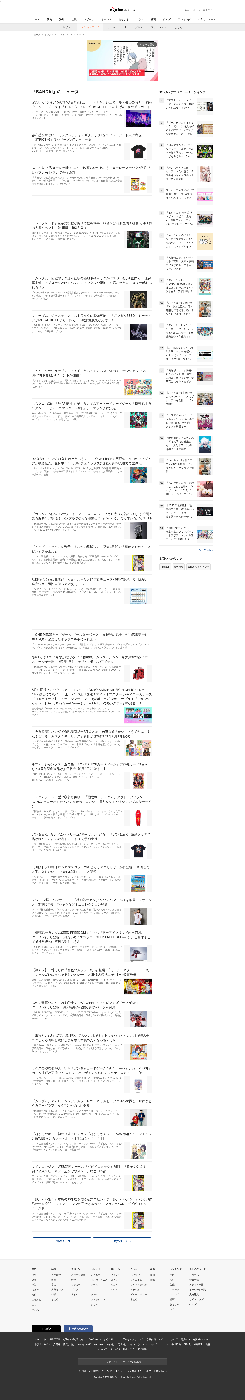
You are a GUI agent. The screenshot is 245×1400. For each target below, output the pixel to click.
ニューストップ (192, 9)
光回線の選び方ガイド (74, 1339)
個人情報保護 (134, 1370)
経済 (34, 1279)
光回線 (56, 1344)
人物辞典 (194, 1294)
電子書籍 (142, 1349)
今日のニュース (206, 19)
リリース (194, 1274)
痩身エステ (129, 1349)
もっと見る (204, 549)
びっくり (115, 1274)
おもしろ (124, 19)
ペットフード (105, 1349)
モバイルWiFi (84, 1344)
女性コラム (136, 1279)
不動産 (187, 1344)
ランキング (184, 19)
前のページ (63, 1241)
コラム (139, 19)
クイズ (167, 19)
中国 (34, 1305)
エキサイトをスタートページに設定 (122, 1361)
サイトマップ (196, 1299)
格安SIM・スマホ (202, 1339)
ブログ (174, 1339)
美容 (208, 1344)
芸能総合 (56, 1274)
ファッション (158, 27)
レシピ (153, 1344)
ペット (114, 1289)
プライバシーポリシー (113, 1370)
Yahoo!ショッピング (198, 566)
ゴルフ (74, 1289)
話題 (152, 1279)
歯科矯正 (198, 1344)
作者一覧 (194, 1279)
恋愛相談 (122, 1344)
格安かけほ (69, 1344)
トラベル (135, 1289)
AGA (117, 1349)
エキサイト (209, 9)
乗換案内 (176, 1344)
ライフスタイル (138, 1284)
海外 (61, 19)
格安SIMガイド (42, 1344)
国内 (49, 19)
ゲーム (111, 27)
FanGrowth (95, 1339)
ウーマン (142, 1344)
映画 (53, 1279)
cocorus (98, 1344)
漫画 (153, 19)
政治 (34, 1284)
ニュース (35, 19)
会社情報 (81, 1370)
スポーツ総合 (78, 1274)
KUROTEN (54, 1339)
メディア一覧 (196, 1284)
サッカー (76, 1284)
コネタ (114, 1279)
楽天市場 (178, 566)
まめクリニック (112, 1339)
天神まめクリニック (133, 1339)
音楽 (53, 1284)
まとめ (178, 27)
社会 (34, 1274)
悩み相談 (110, 1344)
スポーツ (89, 19)
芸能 (74, 19)
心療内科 (151, 1339)
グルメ (138, 27)
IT (125, 27)
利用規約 (93, 1370)
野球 (73, 1279)
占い (132, 1344)
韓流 (53, 1294)
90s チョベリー (138, 1294)
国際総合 (36, 1300)
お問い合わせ (161, 1370)
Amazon (165, 566)
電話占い (185, 1339)
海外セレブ (57, 1289)
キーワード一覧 (197, 1289)
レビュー (68, 27)
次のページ (121, 1241)
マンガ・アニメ (90, 27)
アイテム (163, 1339)
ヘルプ (192, 1304)
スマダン (135, 1274)
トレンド (106, 19)
